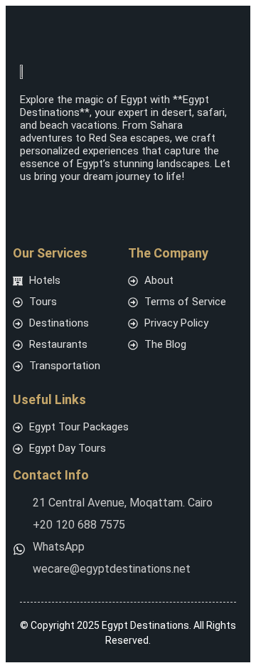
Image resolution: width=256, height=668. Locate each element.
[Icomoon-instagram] (61, 204)
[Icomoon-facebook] (27, 204)
